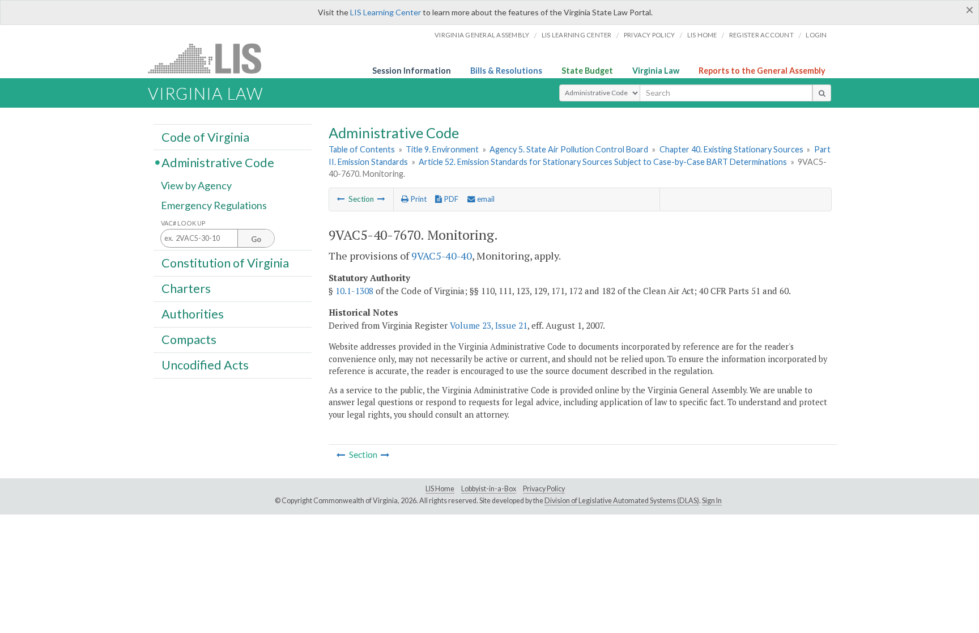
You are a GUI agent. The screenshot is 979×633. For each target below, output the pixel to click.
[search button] (821, 92)
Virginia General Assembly (482, 35)
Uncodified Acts (205, 365)
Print (417, 198)
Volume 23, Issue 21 (488, 325)
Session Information (411, 70)
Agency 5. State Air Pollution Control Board (569, 149)
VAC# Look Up (183, 223)
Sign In (712, 500)
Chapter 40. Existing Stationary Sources (731, 149)
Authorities (192, 314)
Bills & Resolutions (506, 70)
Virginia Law (655, 70)
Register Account (761, 35)
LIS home (702, 35)
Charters (186, 288)
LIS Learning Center (385, 12)
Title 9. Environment (442, 149)
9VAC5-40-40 (441, 255)
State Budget (587, 70)
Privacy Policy (649, 35)
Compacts (188, 339)
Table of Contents (362, 149)
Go (256, 239)
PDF (450, 198)
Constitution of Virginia (225, 262)
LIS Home (439, 489)
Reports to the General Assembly (762, 70)
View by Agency (196, 185)
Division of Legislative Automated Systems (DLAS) (621, 500)
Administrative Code (217, 162)
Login (816, 35)
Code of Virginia (205, 136)
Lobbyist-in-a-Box (488, 489)
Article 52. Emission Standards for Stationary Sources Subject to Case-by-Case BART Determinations (603, 162)
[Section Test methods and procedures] (341, 198)
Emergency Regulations (214, 205)
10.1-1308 (354, 290)
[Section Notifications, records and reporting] (381, 198)
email (485, 198)
